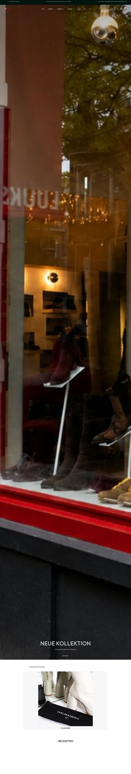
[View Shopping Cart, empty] (124, 9)
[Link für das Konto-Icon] (121, 9)
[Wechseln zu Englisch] (89, 9)
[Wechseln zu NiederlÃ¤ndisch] (84, 9)
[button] (53, 9)
